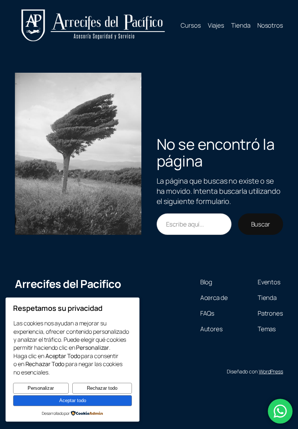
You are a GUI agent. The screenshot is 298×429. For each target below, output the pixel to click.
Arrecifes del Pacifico (68, 283)
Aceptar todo (72, 400)
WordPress (271, 371)
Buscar (260, 224)
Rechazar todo (102, 388)
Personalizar (41, 388)
